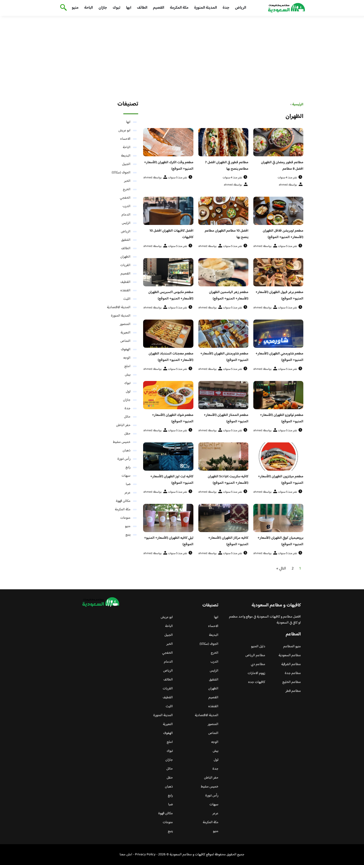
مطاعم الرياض (255, 655)
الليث (126, 299)
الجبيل (126, 164)
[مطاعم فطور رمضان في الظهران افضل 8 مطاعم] (278, 142)
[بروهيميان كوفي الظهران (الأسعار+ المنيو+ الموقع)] (278, 518)
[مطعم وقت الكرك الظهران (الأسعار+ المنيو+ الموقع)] (168, 142)
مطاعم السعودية (290, 655)
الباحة (88, 7)
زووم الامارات (256, 673)
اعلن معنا (126, 855)
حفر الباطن (123, 425)
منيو (75, 7)
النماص (125, 341)
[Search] (62, 8)
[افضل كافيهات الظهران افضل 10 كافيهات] (168, 211)
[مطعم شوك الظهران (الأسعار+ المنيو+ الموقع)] (168, 395)
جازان (103, 7)
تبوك (116, 7)
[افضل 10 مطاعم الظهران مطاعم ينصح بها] (223, 211)
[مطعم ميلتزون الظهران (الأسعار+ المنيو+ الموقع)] (278, 456)
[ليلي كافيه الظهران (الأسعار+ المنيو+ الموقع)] (168, 518)
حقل (127, 434)
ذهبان (126, 451)
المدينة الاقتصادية (118, 307)
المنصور (125, 324)
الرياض (240, 7)
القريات (125, 265)
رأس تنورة (123, 459)
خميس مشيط (121, 442)
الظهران (125, 257)
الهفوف (125, 349)
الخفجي (125, 198)
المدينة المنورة (205, 7)
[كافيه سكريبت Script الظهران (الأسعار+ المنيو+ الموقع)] (223, 456)
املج (127, 366)
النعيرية (125, 333)
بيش (127, 375)
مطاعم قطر (293, 691)
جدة (226, 7)
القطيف (125, 282)
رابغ (128, 467)
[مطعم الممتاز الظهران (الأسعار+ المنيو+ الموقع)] (223, 395)
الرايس (126, 223)
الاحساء (125, 139)
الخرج (126, 189)
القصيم (158, 7)
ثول (128, 392)
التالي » (281, 568)
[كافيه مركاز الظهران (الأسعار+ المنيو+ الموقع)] (223, 518)
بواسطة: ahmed (288, 185)
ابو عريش (124, 131)
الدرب (126, 206)
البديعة (125, 156)
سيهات (126, 476)
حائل (127, 417)
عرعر (127, 493)
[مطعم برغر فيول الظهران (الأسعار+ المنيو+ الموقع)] (278, 272)
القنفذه (125, 291)
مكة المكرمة (179, 7)
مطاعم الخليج (291, 682)
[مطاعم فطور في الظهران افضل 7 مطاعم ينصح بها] (223, 142)
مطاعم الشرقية (291, 664)
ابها (128, 7)
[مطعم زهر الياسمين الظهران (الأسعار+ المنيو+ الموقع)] (223, 272)
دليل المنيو (258, 646)
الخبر (127, 181)
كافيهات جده (256, 682)
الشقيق (125, 240)
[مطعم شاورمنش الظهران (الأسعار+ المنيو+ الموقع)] (223, 334)
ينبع (128, 535)
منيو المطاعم (292, 646)
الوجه (126, 358)
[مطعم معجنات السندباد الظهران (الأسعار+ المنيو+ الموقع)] (168, 334)
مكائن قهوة (123, 501)
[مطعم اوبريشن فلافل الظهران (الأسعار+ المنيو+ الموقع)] (278, 211)
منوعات (125, 518)
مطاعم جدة (293, 673)
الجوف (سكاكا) (121, 173)
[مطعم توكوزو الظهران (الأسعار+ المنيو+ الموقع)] (278, 395)
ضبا (128, 484)
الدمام (126, 215)
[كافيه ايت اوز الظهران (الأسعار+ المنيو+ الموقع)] (168, 456)
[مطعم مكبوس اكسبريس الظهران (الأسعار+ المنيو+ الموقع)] (168, 272)
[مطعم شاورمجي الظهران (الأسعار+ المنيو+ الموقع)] (278, 334)
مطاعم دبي (258, 664)
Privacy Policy (145, 855)
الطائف (142, 7)
